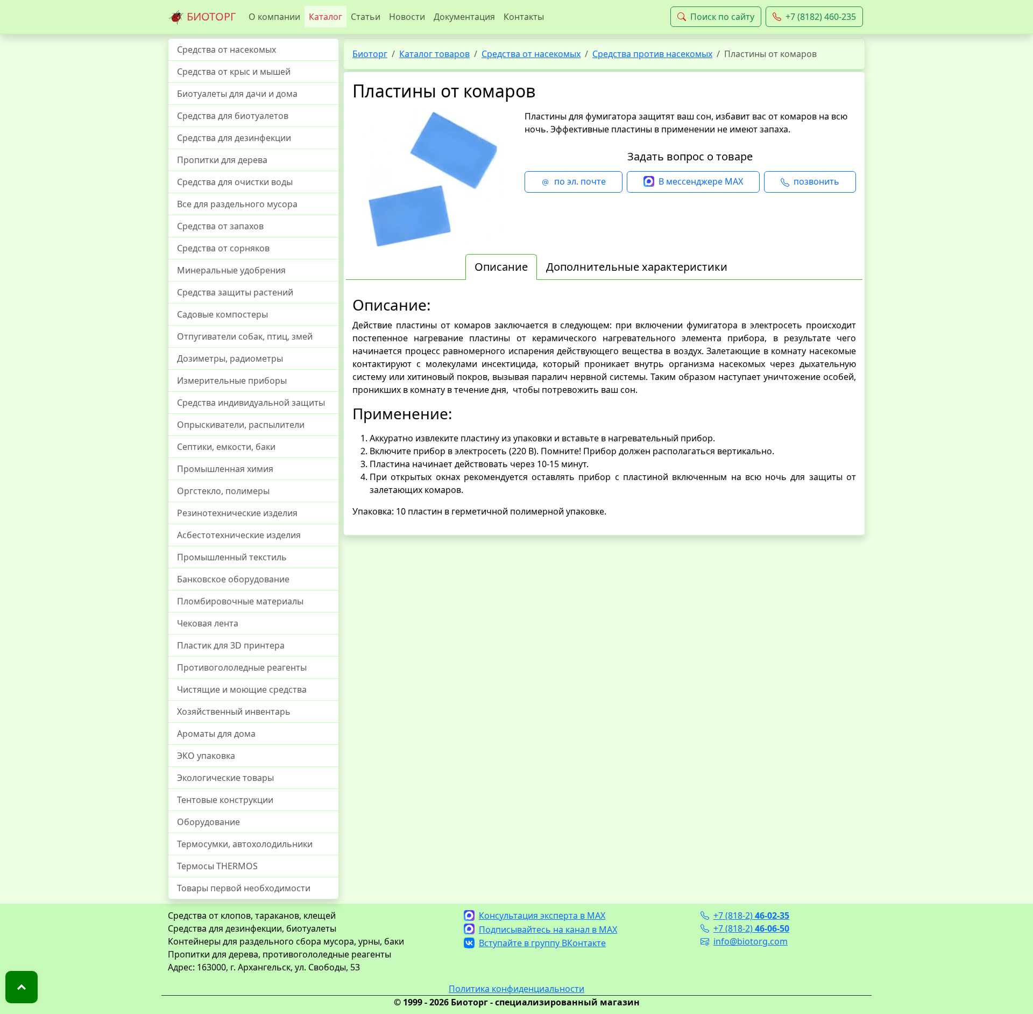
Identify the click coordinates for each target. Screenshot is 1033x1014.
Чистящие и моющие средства (242, 689)
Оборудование (208, 822)
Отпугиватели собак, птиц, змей (245, 336)
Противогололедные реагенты (242, 667)
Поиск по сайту (722, 17)
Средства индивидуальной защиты (251, 403)
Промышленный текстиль (232, 557)
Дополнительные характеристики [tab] (636, 266)
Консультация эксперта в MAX (542, 915)
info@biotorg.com (750, 941)
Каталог (325, 17)
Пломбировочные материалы (240, 601)
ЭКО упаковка (206, 756)
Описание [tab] (501, 266)
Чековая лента (207, 623)
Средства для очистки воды (235, 182)
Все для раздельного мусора (237, 204)
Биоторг (369, 54)
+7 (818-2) (751, 915)
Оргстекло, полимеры (223, 491)
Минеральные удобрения (231, 270)
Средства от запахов (220, 226)
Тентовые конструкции (225, 800)
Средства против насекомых (652, 54)
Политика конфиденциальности (516, 989)
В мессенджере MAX (701, 181)
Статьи (365, 17)
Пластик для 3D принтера (231, 645)
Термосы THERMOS (217, 866)
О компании (274, 17)
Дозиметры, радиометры (230, 358)
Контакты (524, 17)
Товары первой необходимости (243, 888)
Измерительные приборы (232, 380)
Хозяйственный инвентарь (234, 711)
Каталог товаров (434, 54)
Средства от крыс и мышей (234, 72)
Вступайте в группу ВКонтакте (542, 943)
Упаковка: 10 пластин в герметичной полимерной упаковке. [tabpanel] (604, 406)
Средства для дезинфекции (234, 138)
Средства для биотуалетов (232, 116)
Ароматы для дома (216, 734)
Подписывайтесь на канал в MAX (548, 929)
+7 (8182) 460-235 (821, 17)
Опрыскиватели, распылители (241, 425)
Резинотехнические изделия (237, 513)
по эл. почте (580, 181)
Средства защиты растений (235, 292)
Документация (464, 17)
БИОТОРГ (210, 16)
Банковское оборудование (233, 579)
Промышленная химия (225, 469)
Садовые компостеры (222, 314)
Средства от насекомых (226, 49)
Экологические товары (225, 778)
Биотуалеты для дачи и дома (237, 94)
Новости (407, 17)
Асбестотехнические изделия (239, 535)
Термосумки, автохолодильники (245, 844)
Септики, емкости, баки (226, 447)
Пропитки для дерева (222, 160)
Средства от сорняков (223, 248)
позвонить (816, 181)
